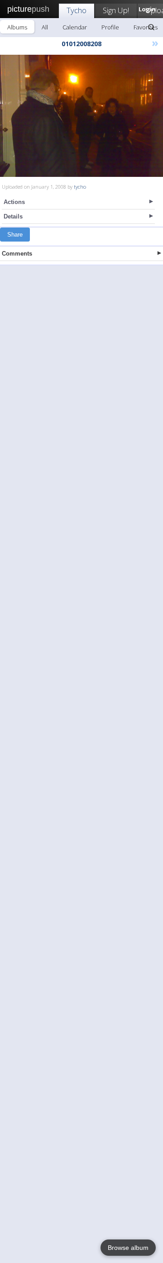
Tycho (76, 10)
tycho (80, 186)
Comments (17, 253)
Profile (110, 27)
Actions (14, 202)
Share (15, 234)
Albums (17, 27)
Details (13, 216)
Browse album (128, 1247)
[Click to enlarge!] (81, 116)
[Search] (151, 27)
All (45, 27)
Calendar (74, 27)
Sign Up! (116, 10)
